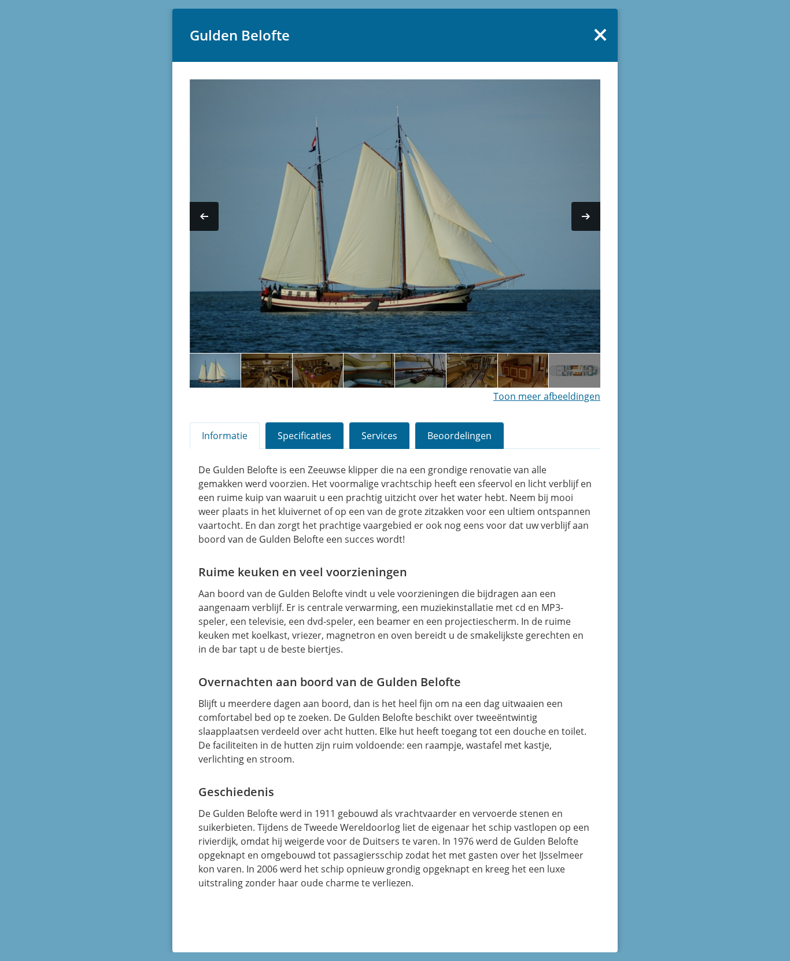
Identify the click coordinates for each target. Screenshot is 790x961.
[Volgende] (585, 216)
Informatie (225, 435)
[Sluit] (600, 34)
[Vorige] (204, 216)
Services (379, 435)
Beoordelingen (459, 435)
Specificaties (304, 435)
